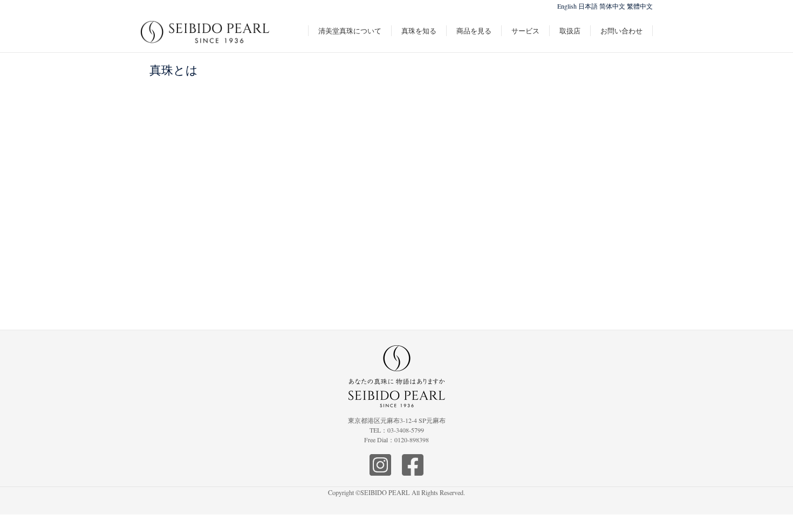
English (567, 6)
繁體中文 (640, 6)
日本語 (588, 6)
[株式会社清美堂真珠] (205, 38)
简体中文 (612, 6)
